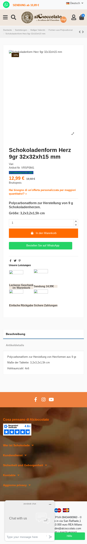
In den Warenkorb (46, 233)
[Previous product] (80, 32)
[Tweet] (15, 260)
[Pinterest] (20, 260)
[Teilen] (10, 260)
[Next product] (83, 32)
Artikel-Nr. (14, 167)
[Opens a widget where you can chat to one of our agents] (29, 520)
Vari (11, 164)
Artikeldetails (15, 345)
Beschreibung (15, 334)
